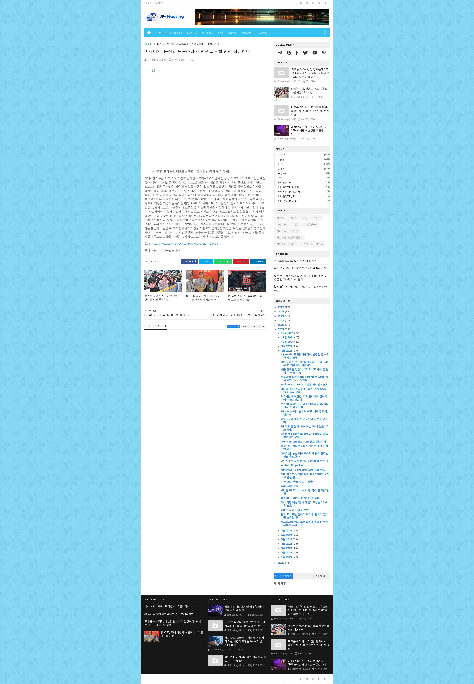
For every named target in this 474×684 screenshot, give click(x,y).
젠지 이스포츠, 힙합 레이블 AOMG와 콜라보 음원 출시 (305, 475)
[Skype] (289, 53)
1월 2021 (287, 557)
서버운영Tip (246, 32)
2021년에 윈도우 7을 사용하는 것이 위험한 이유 (304, 447)
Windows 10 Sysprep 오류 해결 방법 (303, 469)
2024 (281, 316)
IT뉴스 (220, 32)
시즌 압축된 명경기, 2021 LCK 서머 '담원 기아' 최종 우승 (304, 370)
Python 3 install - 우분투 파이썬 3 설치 (304, 384)
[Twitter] (306, 53)
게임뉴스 (232, 32)
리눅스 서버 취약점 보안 (295, 509)
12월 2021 (287, 333)
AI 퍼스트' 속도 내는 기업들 (297, 481)
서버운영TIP (284, 182)
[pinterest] (319, 3)
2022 (281, 325)
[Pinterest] (324, 53)
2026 (281, 307)
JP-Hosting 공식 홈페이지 (169, 32)
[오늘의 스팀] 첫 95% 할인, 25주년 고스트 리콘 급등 (246, 298)
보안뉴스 (263, 32)
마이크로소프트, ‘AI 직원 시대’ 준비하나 (296, 260)
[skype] (325, 3)
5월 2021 (287, 539)
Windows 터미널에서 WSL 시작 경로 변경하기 (304, 412)
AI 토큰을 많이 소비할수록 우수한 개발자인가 (300, 268)
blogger (233, 326)
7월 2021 (287, 530)
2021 (281, 329)
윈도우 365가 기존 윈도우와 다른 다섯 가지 (304, 420)
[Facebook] (297, 53)
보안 (280, 178)
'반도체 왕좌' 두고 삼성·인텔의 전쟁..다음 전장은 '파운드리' (305, 405)
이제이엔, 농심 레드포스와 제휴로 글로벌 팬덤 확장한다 (304, 454)
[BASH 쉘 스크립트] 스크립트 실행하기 (303, 441)
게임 (155, 43)
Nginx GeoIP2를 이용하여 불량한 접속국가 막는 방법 (305, 355)
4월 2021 (287, 543)
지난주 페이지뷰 (283, 576)
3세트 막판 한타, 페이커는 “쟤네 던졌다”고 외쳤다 (304, 427)
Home (147, 2)
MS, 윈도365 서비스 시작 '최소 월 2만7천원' (305, 492)
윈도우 (281, 155)
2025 (281, 311)
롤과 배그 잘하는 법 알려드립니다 (300, 498)
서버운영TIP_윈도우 (288, 187)
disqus (246, 326)
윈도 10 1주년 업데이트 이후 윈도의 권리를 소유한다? (304, 515)
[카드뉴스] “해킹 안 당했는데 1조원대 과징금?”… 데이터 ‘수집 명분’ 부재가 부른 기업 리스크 (310, 73)
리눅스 (281, 168)
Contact (159, 2)
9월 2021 (287, 346)
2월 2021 (287, 552)
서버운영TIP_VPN (287, 196)
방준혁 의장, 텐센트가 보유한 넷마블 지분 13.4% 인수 (161, 298)
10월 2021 (287, 341)
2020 (281, 562)
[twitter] (307, 3)
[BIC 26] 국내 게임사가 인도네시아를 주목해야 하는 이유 (203, 298)
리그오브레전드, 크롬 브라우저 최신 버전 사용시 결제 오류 (304, 523)
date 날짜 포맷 (290, 486)
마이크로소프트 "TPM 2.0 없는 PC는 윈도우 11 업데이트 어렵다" (305, 363)
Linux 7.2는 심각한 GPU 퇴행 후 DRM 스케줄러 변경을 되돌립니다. (309, 130)
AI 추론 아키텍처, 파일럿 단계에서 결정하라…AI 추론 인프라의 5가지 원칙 (310, 111)
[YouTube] (315, 53)
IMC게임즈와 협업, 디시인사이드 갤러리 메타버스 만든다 (304, 397)
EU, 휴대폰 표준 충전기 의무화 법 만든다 (304, 460)
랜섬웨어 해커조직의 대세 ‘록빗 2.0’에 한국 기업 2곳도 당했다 (304, 378)
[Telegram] (280, 53)
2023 (281, 320)
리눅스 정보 (207, 32)
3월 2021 (287, 548)
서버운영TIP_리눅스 (288, 201)
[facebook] (301, 3)
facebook (259, 326)
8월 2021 (287, 350)
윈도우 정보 (192, 32)
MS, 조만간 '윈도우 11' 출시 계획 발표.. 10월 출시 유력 (304, 390)
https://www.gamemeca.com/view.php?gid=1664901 (186, 243)
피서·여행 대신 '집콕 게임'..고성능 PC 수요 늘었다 (304, 503)
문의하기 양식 (320, 576)
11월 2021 (287, 337)
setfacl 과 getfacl (292, 465)
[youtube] (313, 3)
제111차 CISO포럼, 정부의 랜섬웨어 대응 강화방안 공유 (304, 435)
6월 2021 (287, 535)
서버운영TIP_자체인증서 (291, 191)
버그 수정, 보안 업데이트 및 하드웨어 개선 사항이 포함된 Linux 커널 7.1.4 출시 (244, 641)
